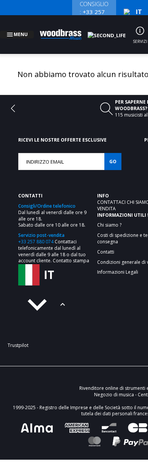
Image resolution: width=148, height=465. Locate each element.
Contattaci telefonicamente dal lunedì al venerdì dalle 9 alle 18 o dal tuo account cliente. (52, 242)
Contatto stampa (71, 251)
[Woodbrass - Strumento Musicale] (65, 30)
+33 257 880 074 (36, 232)
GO (113, 152)
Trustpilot (18, 336)
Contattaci (112, 193)
